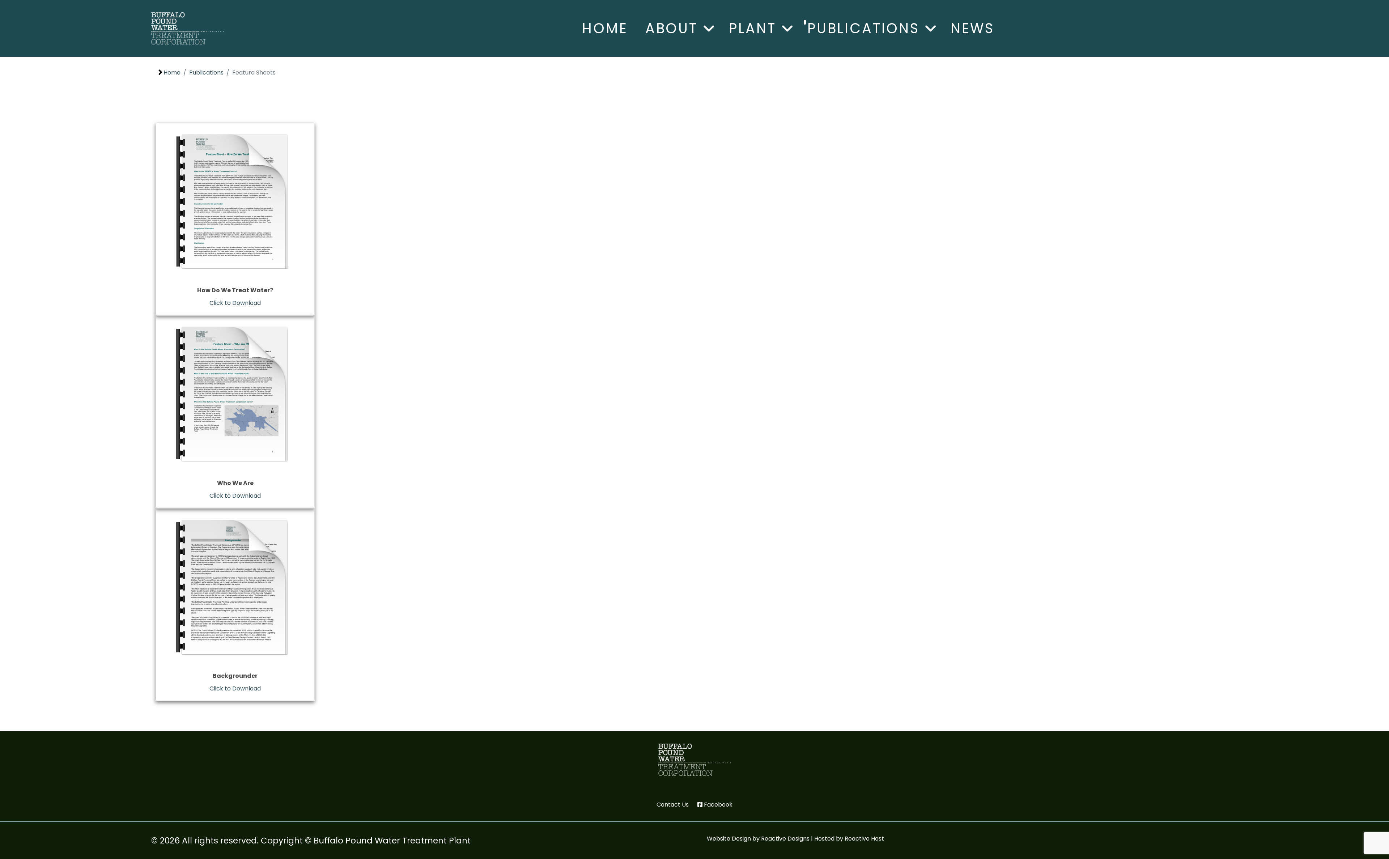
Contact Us (673, 804)
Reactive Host (864, 838)
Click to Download (235, 303)
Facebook (718, 804)
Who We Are (235, 483)
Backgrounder (235, 676)
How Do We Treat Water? (235, 290)
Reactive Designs (785, 838)
